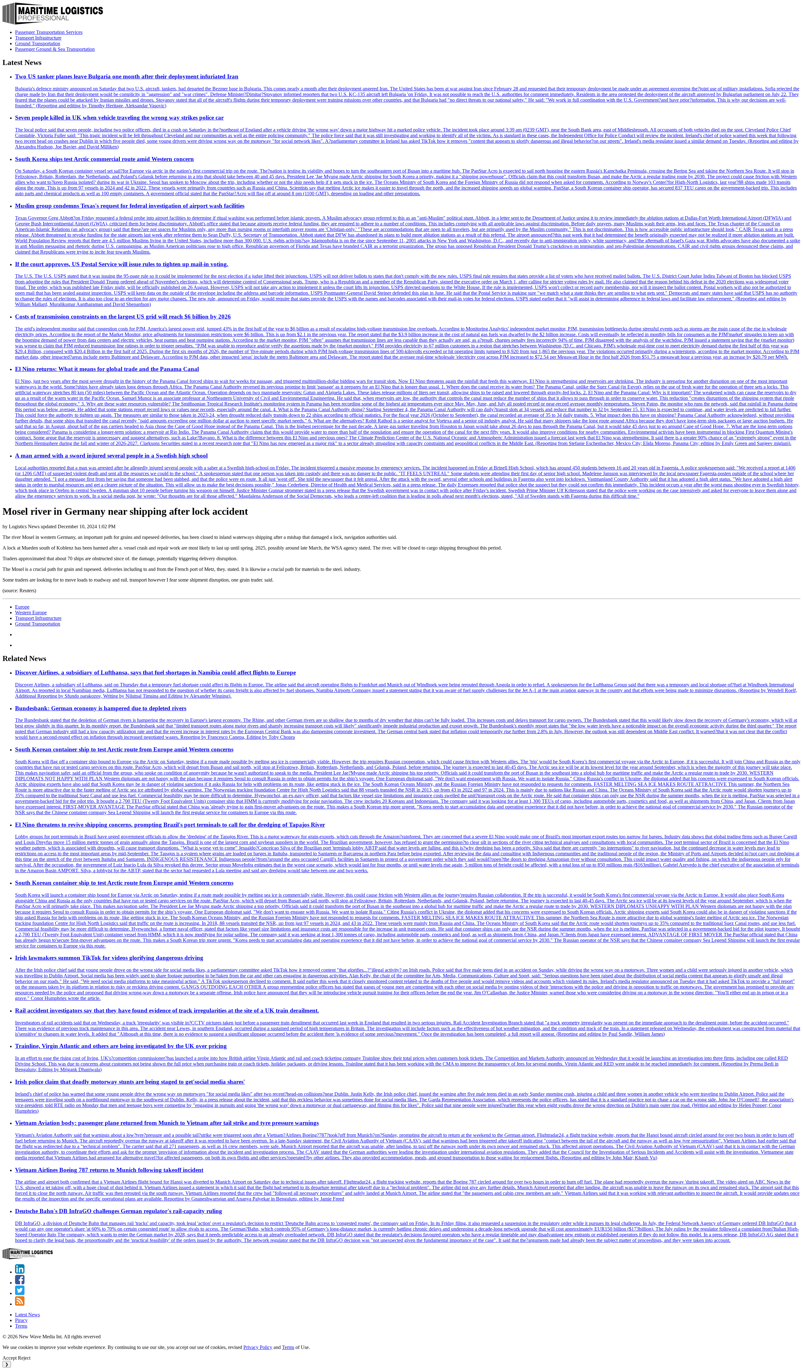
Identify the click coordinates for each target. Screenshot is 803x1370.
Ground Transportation (37, 43)
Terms (21, 1326)
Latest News (27, 1314)
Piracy (21, 1320)
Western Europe (31, 612)
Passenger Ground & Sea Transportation (55, 49)
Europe (22, 607)
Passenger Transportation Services (48, 32)
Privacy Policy (257, 1347)
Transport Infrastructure (38, 37)
